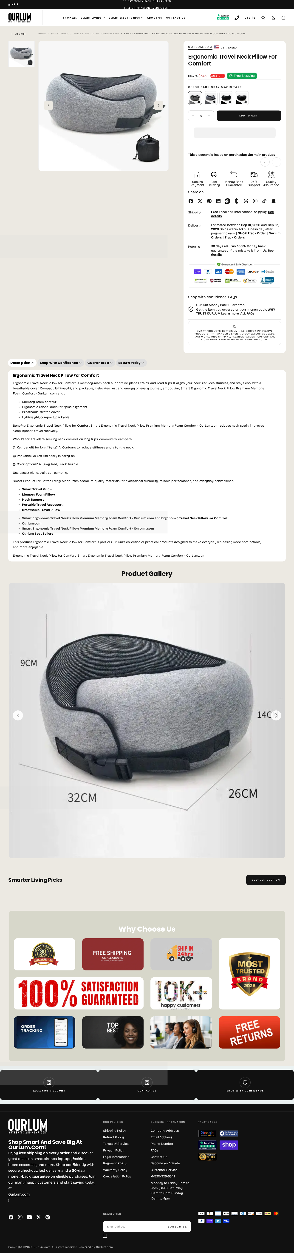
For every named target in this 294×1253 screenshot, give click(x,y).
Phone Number (162, 1144)
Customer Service (164, 1170)
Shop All (70, 18)
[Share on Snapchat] (273, 201)
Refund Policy (113, 1137)
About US (154, 18)
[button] (234, 129)
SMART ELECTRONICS (124, 18)
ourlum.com (200, 46)
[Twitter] (38, 1217)
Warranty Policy (115, 1170)
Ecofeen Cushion (266, 880)
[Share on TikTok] (264, 201)
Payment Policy (115, 1163)
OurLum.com (19, 1194)
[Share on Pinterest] (209, 201)
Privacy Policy (113, 1150)
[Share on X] (200, 201)
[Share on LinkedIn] (218, 201)
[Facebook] (11, 1217)
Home (42, 33)
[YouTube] (29, 1217)
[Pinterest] (48, 1217)
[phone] (237, 18)
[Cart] (283, 18)
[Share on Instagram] (255, 201)
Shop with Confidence (245, 1090)
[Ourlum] (27, 1126)
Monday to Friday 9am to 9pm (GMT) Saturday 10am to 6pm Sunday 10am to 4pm (170, 1190)
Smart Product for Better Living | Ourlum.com (85, 33)
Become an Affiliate (165, 1163)
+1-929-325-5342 (163, 1176)
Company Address (165, 1131)
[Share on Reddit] (227, 201)
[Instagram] (20, 1217)
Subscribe (177, 1226)
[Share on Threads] (246, 201)
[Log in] (273, 18)
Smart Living (91, 18)
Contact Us (176, 18)
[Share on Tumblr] (237, 201)
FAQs (154, 1150)
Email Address (161, 1137)
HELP (15, 4)
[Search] (263, 18)
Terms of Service (116, 1144)
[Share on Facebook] (191, 201)
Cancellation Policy (117, 1176)
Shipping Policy (114, 1131)
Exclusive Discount (49, 1090)
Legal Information (116, 1157)
